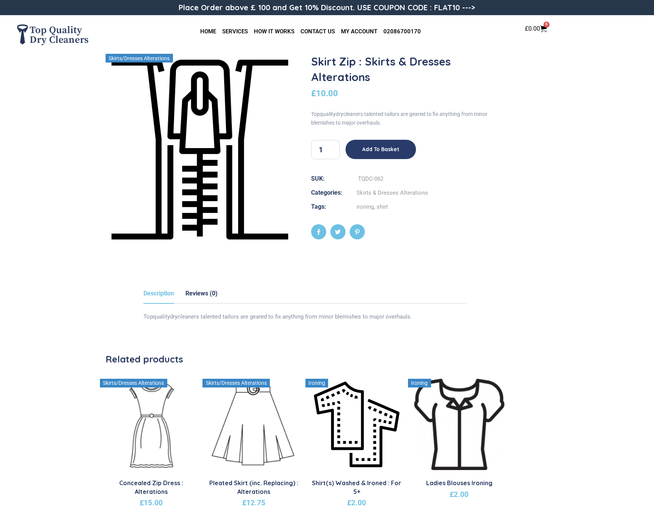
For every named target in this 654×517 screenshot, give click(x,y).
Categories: (327, 192)
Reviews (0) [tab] (201, 293)
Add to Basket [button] (155, 464)
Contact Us (318, 31)
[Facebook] (318, 231)
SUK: (318, 178)
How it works (274, 31)
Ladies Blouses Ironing (459, 483)
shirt (382, 206)
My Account (359, 31)
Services (235, 31)
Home (208, 31)
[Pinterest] (357, 231)
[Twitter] (338, 231)
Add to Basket (380, 149)
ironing (365, 206)
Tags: (318, 206)
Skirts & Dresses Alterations (392, 192)
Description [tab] (158, 293)
